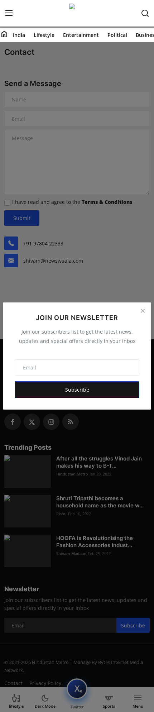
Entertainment (81, 35)
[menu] (9, 13)
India (19, 35)
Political (117, 35)
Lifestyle (44, 35)
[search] (145, 13)
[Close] (142, 311)
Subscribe (77, 389)
